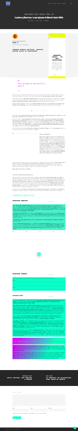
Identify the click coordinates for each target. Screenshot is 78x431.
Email (32, 408)
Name (13, 408)
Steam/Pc (48, 14)
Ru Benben (31, 20)
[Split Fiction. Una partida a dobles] (19, 378)
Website (50, 408)
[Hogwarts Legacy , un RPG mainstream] (57, 57)
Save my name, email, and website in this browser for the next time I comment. (30, 413)
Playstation (42, 14)
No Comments (46, 20)
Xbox (52, 14)
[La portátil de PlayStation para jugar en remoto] (58, 378)
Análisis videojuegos (29, 14)
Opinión (36, 14)
